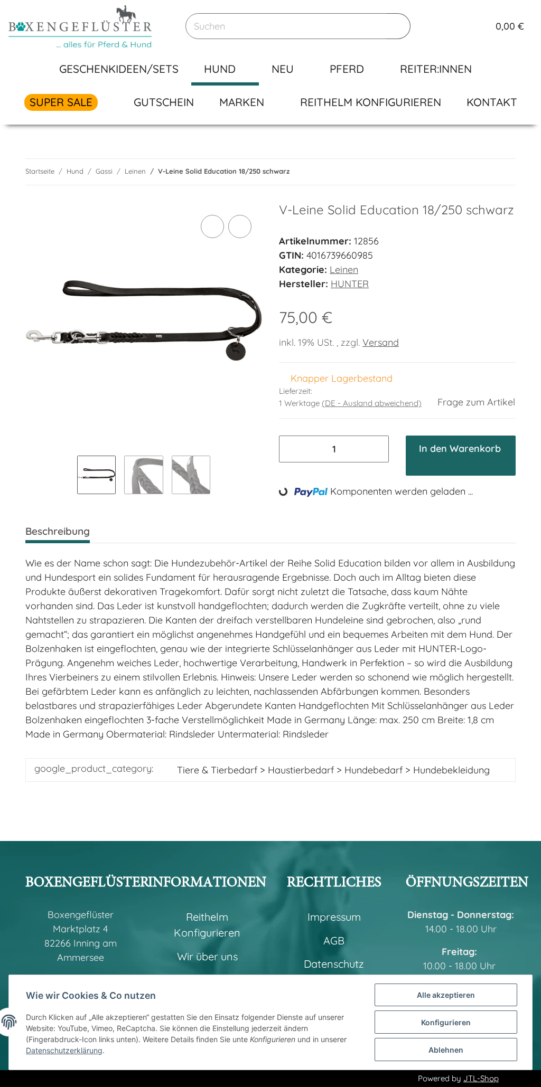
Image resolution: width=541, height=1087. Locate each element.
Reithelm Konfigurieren (370, 102)
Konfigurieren (446, 1022)
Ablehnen (445, 1049)
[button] (439, 26)
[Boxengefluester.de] (80, 26)
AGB (333, 940)
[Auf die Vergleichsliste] (212, 226)
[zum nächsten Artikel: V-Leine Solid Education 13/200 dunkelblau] (503, 172)
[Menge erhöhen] (376, 449)
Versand (380, 342)
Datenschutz (334, 963)
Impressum (334, 916)
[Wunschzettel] (460, 26)
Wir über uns (207, 956)
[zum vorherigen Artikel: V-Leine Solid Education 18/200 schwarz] (479, 172)
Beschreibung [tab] (57, 531)
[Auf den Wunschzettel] (239, 226)
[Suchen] (399, 26)
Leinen (344, 269)
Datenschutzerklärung (64, 1050)
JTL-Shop (481, 1078)
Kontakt (492, 102)
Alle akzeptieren (446, 994)
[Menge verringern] (291, 449)
